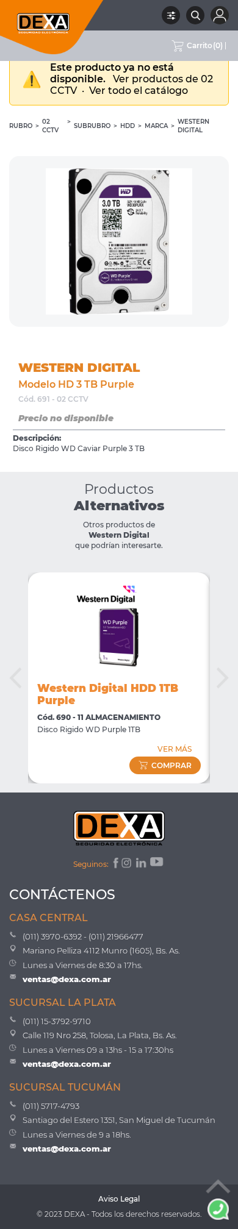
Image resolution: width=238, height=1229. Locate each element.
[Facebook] (115, 864)
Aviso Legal (119, 1198)
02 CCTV (50, 126)
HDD (127, 126)
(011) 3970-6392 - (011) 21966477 (83, 936)
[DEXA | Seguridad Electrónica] (52, 27)
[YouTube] (157, 864)
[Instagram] (127, 864)
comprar (171, 765)
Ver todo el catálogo (138, 90)
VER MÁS (174, 748)
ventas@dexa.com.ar (67, 979)
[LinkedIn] (142, 864)
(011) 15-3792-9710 (57, 1021)
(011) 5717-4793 (51, 1106)
